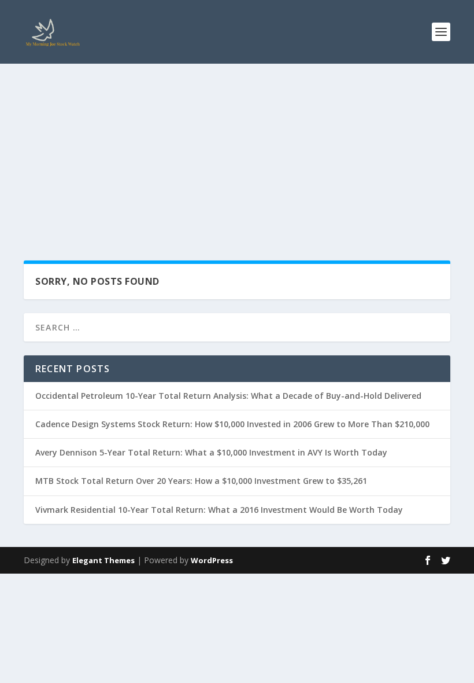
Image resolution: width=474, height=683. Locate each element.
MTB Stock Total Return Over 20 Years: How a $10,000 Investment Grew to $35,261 (201, 480)
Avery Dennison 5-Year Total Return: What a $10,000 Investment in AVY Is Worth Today (211, 452)
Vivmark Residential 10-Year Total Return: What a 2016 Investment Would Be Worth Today (219, 509)
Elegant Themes (103, 560)
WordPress (212, 560)
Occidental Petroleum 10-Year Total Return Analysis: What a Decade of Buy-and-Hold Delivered (228, 395)
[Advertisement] (237, 150)
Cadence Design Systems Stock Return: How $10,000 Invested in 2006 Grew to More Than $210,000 (232, 423)
